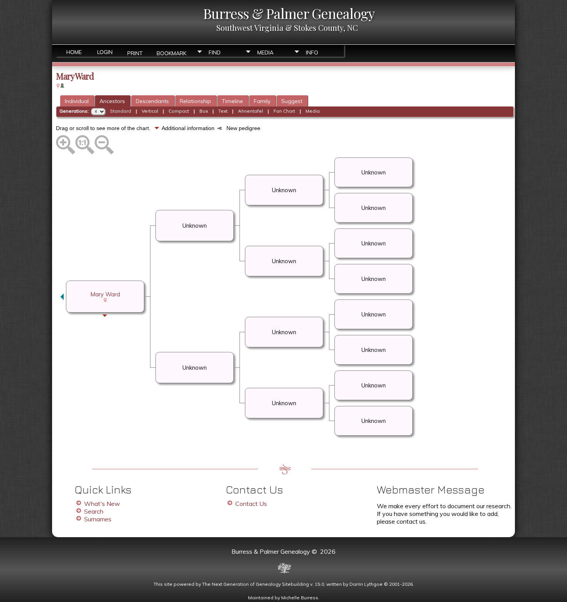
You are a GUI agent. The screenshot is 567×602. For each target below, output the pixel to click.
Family (262, 101)
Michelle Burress (299, 597)
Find (215, 52)
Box (203, 111)
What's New (102, 503)
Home (74, 52)
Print (135, 53)
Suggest (291, 101)
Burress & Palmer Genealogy (289, 13)
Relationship (195, 101)
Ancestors (112, 101)
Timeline (232, 101)
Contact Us (251, 503)
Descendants (152, 101)
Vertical (150, 111)
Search (93, 511)
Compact (179, 111)
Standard (120, 111)
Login (105, 52)
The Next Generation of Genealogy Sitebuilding (255, 584)
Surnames (97, 519)
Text (223, 111)
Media (265, 52)
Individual (77, 101)
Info (312, 52)
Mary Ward (105, 294)
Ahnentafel (250, 111)
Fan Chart (284, 111)
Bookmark (171, 53)
